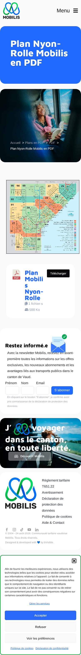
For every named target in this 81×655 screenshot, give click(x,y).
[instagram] (14, 529)
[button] (74, 561)
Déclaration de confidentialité (52, 648)
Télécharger (58, 273)
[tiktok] (21, 529)
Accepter (40, 615)
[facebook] (7, 529)
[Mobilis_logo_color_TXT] (11, 10)
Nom (24, 383)
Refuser (40, 627)
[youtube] (29, 529)
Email (40, 383)
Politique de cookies (22, 648)
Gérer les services (39, 603)
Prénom (11, 383)
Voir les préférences (41, 638)
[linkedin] (36, 529)
